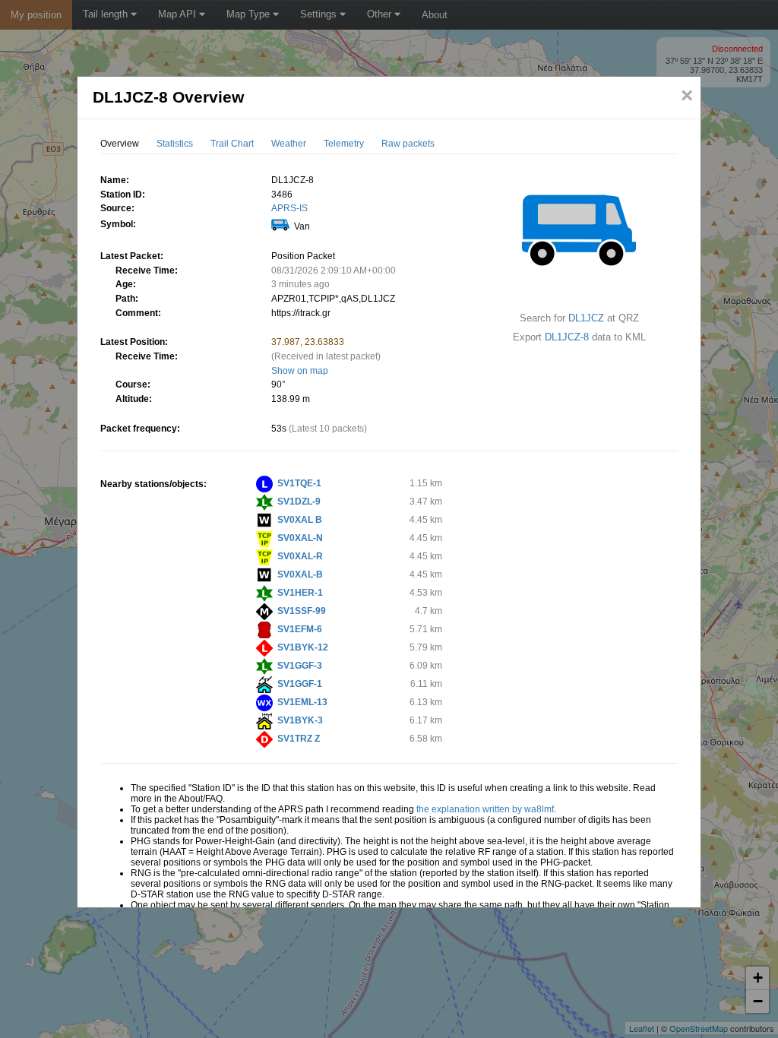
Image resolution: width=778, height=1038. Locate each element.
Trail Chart (232, 143)
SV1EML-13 (302, 702)
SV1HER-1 (300, 592)
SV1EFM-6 (299, 629)
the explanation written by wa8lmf (485, 809)
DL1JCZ (586, 318)
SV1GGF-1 (299, 684)
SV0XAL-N (300, 538)
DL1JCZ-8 (567, 337)
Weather (288, 143)
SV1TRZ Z (298, 738)
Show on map (299, 371)
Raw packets (408, 143)
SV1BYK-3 (300, 720)
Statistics (175, 143)
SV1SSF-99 (301, 611)
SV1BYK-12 (302, 647)
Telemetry (344, 143)
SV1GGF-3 (299, 665)
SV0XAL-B (300, 574)
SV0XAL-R (300, 556)
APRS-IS (289, 208)
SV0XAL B (299, 519)
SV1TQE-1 (299, 483)
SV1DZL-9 (299, 501)
